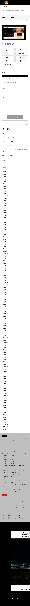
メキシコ (25, 486)
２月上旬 (8, 499)
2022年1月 (5, 306)
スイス (14, 450)
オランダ (6, 448)
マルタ (20, 457)
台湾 (25, 480)
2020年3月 (5, 359)
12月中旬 (16, 518)
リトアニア (6, 444)
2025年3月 (5, 215)
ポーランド (6, 467)
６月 (3, 507)
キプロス (13, 457)
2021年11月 (5, 311)
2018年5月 (5, 412)
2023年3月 (5, 272)
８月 (3, 511)
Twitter (12, 598)
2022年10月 (5, 285)
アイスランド (6, 440)
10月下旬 (23, 515)
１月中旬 (15, 498)
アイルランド (16, 438)
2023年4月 (5, 270)
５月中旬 (15, 505)
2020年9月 (5, 345)
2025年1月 (5, 220)
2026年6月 (5, 179)
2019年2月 (5, 390)
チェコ (19, 459)
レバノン (13, 474)
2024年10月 (5, 227)
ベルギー (21, 446)
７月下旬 (22, 509)
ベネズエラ (22, 488)
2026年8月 (5, 174)
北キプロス (6, 457)
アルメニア (6, 472)
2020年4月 (5, 357)
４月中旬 (15, 503)
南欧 (3, 453)
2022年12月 (5, 280)
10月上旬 (9, 515)
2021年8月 (5, 318)
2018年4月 (5, 414)
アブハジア (21, 470)
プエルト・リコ (7, 488)
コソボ (12, 463)
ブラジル (20, 489)
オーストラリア (13, 484)
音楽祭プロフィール (7, 160)
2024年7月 (5, 234)
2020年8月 (5, 347)
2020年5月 (5, 354)
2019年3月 (5, 388)
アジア (3, 480)
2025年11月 (5, 195)
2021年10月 (5, 313)
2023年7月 (5, 263)
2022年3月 (5, 301)
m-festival (9, 64)
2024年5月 (5, 239)
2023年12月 (5, 251)
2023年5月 (5, 268)
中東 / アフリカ (5, 470)
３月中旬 (15, 501)
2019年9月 (5, 373)
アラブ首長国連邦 (22, 474)
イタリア (16, 453)
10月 (3, 515)
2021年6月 (5, 323)
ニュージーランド (23, 484)
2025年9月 (5, 200)
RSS (17, 598)
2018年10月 (5, 400)
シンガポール (12, 482)
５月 (3, 505)
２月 (3, 499)
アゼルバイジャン (15, 472)
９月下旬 (22, 513)
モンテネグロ (21, 465)
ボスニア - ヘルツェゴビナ (9, 465)
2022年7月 (5, 292)
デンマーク (25, 438)
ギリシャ (22, 455)
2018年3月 (5, 417)
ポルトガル (13, 451)
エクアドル (6, 489)
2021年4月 (5, 328)
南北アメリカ (5, 486)
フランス (14, 446)
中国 (20, 480)
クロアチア (6, 455)
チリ (5, 491)
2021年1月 (5, 335)
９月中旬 (15, 513)
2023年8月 (5, 260)
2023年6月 (5, 265)
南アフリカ (6, 478)
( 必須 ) (5, 88)
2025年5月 (5, 210)
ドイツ (22, 448)
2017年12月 (5, 424)
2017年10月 (5, 429)
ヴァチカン (9, 453)
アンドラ (8, 446)
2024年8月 (5, 232)
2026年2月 (5, 188)
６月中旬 (15, 507)
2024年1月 (5, 248)
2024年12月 (5, 222)
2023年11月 (5, 253)
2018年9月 (5, 402)
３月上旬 (8, 501)
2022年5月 (5, 297)
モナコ (20, 450)
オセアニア (4, 484)
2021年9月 (5, 316)
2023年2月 (5, 275)
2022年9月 (5, 287)
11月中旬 (16, 517)
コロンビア (13, 489)
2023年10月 (5, 256)
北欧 (3, 438)
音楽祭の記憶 (5, 162)
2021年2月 (5, 333)
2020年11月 (5, 340)
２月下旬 (22, 499)
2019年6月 (5, 381)
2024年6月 (5, 236)
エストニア (15, 442)
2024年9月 (5, 229)
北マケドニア (14, 455)
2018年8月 (5, 405)
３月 (3, 501)
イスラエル (6, 474)
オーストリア (6, 450)
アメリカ (18, 486)
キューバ (15, 488)
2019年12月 (5, 366)
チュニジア (21, 476)
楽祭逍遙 (5, 165)
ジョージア (13, 470)
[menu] (27, 2)
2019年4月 (5, 386)
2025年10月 (5, 198)
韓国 (5, 482)
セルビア (6, 463)
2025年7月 (5, 205)
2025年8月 (5, 203)
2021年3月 (5, 330)
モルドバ (21, 467)
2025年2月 (5, 217)
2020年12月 (5, 337)
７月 (3, 509)
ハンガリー (12, 459)
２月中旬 (15, 499)
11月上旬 (9, 517)
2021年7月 (5, 321)
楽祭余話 (5, 167)
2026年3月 (5, 186)
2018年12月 (5, 395)
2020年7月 (5, 349)
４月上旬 (8, 503)
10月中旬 (16, 515)
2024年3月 (5, 244)
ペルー (10, 491)
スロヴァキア (6, 461)
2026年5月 (5, 181)
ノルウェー (14, 440)
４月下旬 (22, 503)
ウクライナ (14, 467)
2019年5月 (5, 383)
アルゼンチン (17, 491)
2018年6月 (5, 410)
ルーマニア (15, 461)
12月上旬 (9, 518)
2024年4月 (5, 241)
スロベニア (24, 453)
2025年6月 (5, 207)
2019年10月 (5, 371)
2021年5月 (5, 325)
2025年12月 (5, 193)
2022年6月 (5, 294)
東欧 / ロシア (5, 459)
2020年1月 (5, 364)
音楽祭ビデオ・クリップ (8, 158)
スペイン (6, 451)
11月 (3, 517)
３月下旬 (22, 501)
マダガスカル (13, 476)
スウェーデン (6, 442)
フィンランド (22, 440)
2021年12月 (5, 309)
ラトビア (22, 442)
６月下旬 (22, 507)
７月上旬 (8, 509)
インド (9, 480)
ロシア (13, 469)
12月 (3, 518)
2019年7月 (5, 378)
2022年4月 (5, 299)
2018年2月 (5, 419)
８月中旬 (15, 511)
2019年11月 (5, 369)
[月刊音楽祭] (5, 2)
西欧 (3, 446)
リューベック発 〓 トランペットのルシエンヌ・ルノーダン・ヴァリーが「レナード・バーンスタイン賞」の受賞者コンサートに (15, 150)
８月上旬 (8, 511)
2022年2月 (5, 304)
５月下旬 (22, 505)
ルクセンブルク (14, 448)
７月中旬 (15, 509)
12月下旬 (23, 518)
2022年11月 (5, 282)
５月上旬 (8, 505)
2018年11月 (5, 398)
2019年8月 (5, 376)
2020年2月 (5, 361)
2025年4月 (5, 212)
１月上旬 (8, 498)
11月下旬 (23, 517)
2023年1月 (5, 277)
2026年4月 (5, 183)
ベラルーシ (6, 469)
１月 (3, 498)
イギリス (8, 438)
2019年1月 (5, 393)
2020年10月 (5, 342)
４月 (3, 503)
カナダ (12, 486)
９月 (3, 513)
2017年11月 (5, 426)
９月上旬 (8, 513)
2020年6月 (5, 352)
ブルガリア (23, 461)
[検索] (24, 2)
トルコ (24, 472)
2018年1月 (5, 422)
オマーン (6, 476)
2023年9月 (5, 258)
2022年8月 (5, 289)
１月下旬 (22, 498)
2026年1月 (5, 191)
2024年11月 (5, 224)
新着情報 (5, 6)
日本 (14, 480)
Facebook (15, 598)
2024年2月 (5, 246)
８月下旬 (22, 511)
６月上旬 (8, 507)
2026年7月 (5, 176)
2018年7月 (5, 407)
